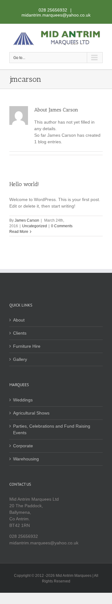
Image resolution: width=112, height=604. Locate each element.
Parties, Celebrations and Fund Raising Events (51, 429)
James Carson (27, 220)
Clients (19, 333)
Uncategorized (34, 226)
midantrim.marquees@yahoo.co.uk (56, 14)
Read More (18, 231)
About (19, 319)
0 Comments (61, 226)
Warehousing (26, 458)
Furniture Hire (26, 346)
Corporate (23, 445)
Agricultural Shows (31, 412)
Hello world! (24, 184)
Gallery (20, 359)
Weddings (23, 399)
